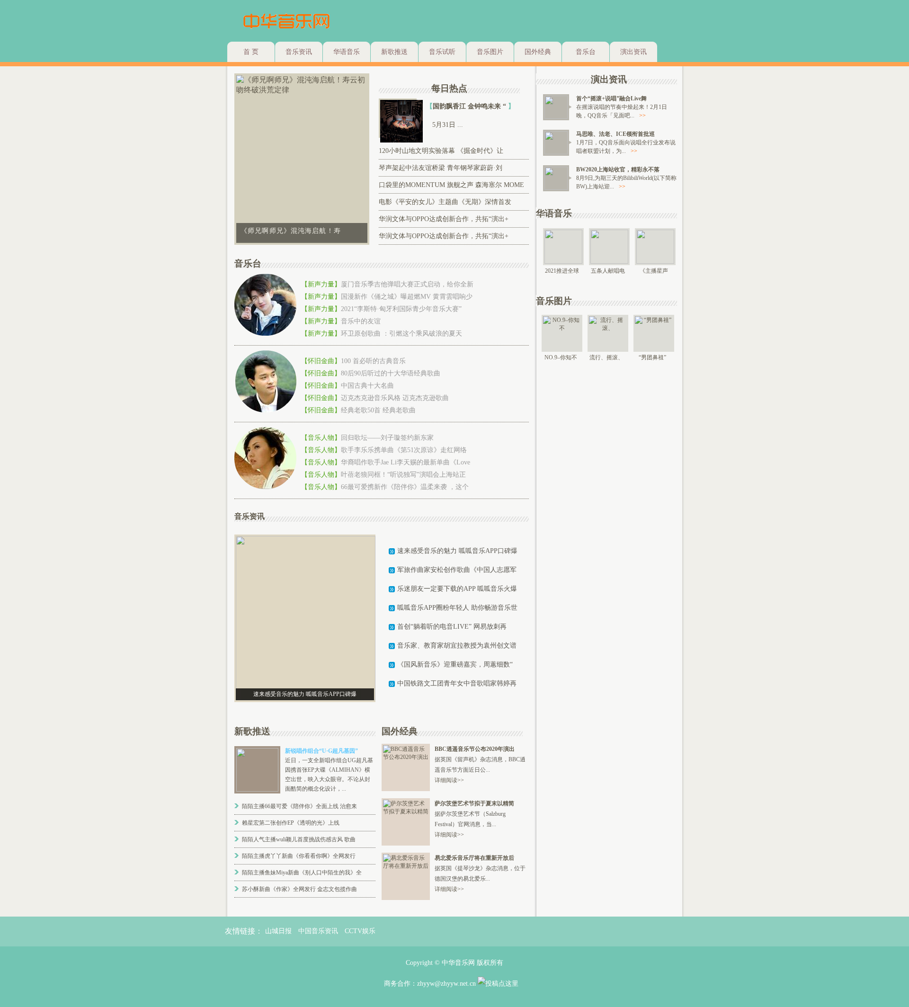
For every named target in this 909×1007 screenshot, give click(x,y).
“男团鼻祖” (652, 357)
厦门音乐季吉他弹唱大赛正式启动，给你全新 (407, 284)
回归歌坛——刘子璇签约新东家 (387, 437)
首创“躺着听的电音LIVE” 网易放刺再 (452, 626)
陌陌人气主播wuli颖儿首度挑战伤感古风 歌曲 (299, 839)
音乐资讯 (298, 51)
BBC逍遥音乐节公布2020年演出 (475, 749)
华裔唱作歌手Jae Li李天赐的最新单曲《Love (405, 462)
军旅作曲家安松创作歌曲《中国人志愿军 (457, 569)
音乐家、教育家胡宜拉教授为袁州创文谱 (457, 645)
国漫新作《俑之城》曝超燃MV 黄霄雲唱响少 (406, 296)
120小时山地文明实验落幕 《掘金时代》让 (441, 150)
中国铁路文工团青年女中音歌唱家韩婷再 (457, 683)
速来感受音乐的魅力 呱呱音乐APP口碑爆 (457, 550)
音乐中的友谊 (361, 321)
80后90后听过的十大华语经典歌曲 (390, 373)
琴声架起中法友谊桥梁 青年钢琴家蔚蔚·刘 (440, 167)
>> (642, 115)
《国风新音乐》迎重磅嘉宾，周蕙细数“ (455, 664)
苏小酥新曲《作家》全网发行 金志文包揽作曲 (299, 889)
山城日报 (278, 931)
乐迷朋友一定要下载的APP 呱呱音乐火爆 (457, 588)
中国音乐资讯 (318, 931)
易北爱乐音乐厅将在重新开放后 (474, 858)
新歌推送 (394, 51)
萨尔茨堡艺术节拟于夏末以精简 (474, 803)
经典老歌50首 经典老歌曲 (378, 410)
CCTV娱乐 (360, 931)
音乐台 (586, 51)
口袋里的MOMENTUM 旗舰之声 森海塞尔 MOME (451, 184)
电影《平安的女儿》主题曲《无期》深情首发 (445, 201)
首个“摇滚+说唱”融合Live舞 (611, 98)
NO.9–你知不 (560, 357)
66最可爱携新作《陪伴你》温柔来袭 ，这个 (405, 486)
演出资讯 (633, 51)
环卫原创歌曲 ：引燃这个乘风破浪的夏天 (401, 333)
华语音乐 (346, 51)
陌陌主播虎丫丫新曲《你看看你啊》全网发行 (299, 856)
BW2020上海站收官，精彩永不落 (617, 169)
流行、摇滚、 (606, 357)
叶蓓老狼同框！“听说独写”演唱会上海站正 (403, 474)
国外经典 (538, 51)
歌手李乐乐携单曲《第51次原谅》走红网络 (404, 450)
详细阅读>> (449, 780)
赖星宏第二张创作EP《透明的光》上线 (290, 823)
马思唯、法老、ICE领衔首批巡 (615, 134)
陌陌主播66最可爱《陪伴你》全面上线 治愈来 (299, 806)
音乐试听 (442, 51)
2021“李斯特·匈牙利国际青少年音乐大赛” (401, 308)
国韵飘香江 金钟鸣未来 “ (470, 106)
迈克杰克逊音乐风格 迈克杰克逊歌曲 (395, 397)
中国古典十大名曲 (367, 385)
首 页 (250, 51)
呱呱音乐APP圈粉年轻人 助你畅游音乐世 (457, 607)
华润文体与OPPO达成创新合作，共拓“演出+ (443, 219)
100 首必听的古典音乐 (373, 361)
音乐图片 (490, 51)
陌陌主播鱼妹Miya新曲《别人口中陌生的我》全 (302, 872)
